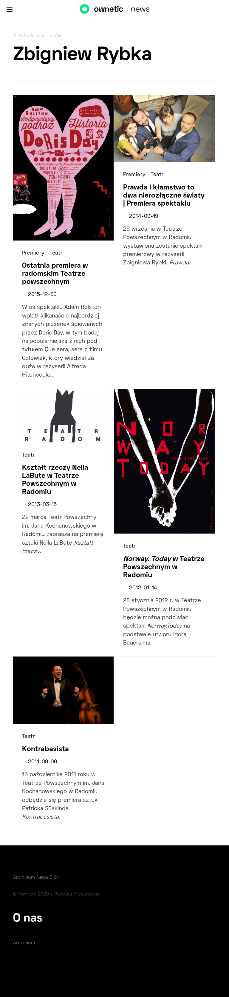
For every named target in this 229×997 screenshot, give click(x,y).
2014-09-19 (143, 216)
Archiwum (24, 943)
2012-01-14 (143, 588)
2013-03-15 (42, 505)
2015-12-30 (42, 294)
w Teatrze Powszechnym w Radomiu (164, 567)
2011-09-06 (42, 762)
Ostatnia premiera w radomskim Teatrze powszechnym (55, 274)
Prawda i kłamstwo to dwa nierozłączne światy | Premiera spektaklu (164, 195)
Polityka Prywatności (77, 894)
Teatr (55, 253)
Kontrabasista (45, 749)
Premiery (33, 253)
